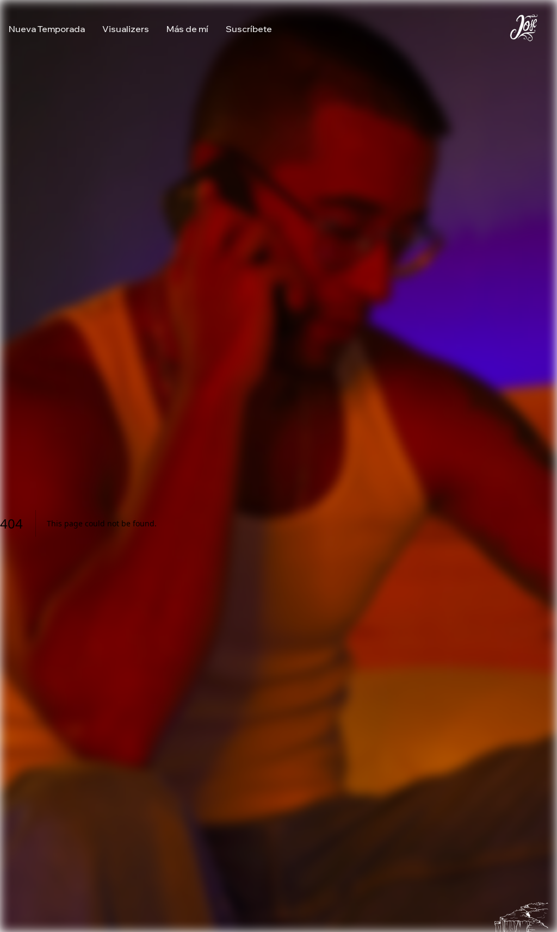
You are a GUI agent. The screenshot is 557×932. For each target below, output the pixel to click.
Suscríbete (249, 28)
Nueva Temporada (47, 28)
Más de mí (187, 28)
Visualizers (125, 28)
